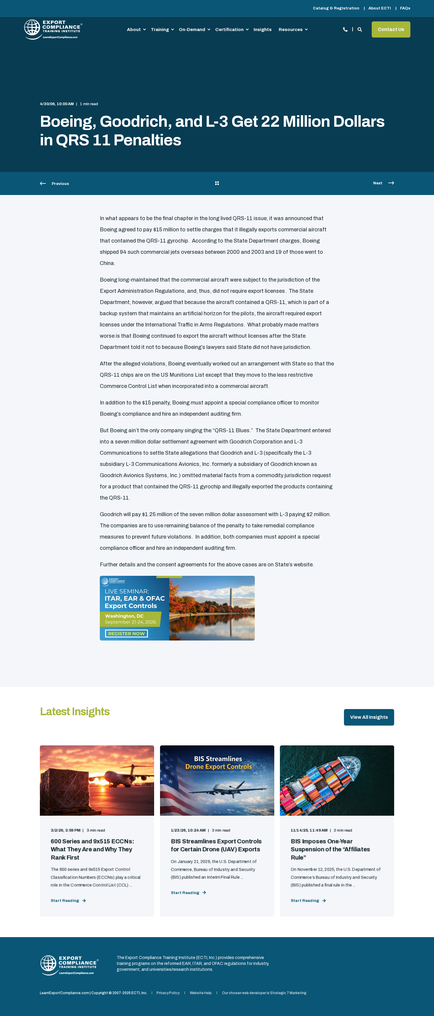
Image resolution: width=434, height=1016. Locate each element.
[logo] (69, 965)
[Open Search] (360, 29)
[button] (419, 1001)
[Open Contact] (345, 29)
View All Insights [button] (369, 717)
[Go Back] (217, 184)
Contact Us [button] (391, 29)
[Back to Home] (53, 29)
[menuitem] (336, 8)
